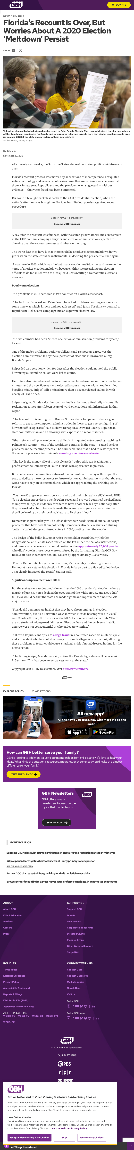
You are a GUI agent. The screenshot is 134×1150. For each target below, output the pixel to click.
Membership (74, 921)
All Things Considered (20, 866)
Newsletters (73, 988)
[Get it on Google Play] (104, 731)
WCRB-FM (9, 1022)
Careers (7, 927)
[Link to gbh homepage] (16, 4)
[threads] (85, 1006)
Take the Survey (22, 774)
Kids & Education (12, 915)
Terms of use (10, 969)
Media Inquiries (75, 982)
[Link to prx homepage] (65, 1080)
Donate (121, 4)
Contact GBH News (77, 975)
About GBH (9, 909)
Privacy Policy (11, 982)
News (6, 16)
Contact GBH (74, 969)
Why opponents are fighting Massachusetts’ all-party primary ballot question (51, 861)
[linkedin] (93, 1006)
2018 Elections (41, 691)
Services (8, 921)
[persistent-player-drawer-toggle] (130, 1146)
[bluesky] (81, 1006)
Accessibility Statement (16, 988)
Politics (18, 16)
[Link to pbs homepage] (64, 1063)
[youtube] (77, 1005)
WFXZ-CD (37, 1016)
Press (6, 933)
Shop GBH (73, 952)
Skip (64, 1137)
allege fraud (61, 635)
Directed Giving (76, 933)
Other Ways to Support (80, 946)
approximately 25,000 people (98, 546)
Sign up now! (55, 822)
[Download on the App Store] (77, 731)
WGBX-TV (23, 1016)
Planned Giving (75, 940)
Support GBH (74, 909)
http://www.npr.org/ (76, 669)
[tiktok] (72, 1006)
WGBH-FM (52, 1016)
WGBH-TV (9, 1016)
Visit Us (71, 994)
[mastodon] (85, 1018)
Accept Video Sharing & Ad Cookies (29, 1137)
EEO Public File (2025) (15, 1000)
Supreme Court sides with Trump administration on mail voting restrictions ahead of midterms (61, 853)
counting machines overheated (79, 453)
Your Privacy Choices (91, 1137)
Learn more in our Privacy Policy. (69, 1128)
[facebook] (89, 1006)
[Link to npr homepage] (65, 1072)
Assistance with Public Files (18, 1006)
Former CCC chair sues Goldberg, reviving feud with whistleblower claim (48, 873)
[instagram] (68, 1006)
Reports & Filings (12, 994)
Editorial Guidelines (14, 975)
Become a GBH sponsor (67, 223)
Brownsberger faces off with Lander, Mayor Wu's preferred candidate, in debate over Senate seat (62, 881)
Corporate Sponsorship (80, 927)
